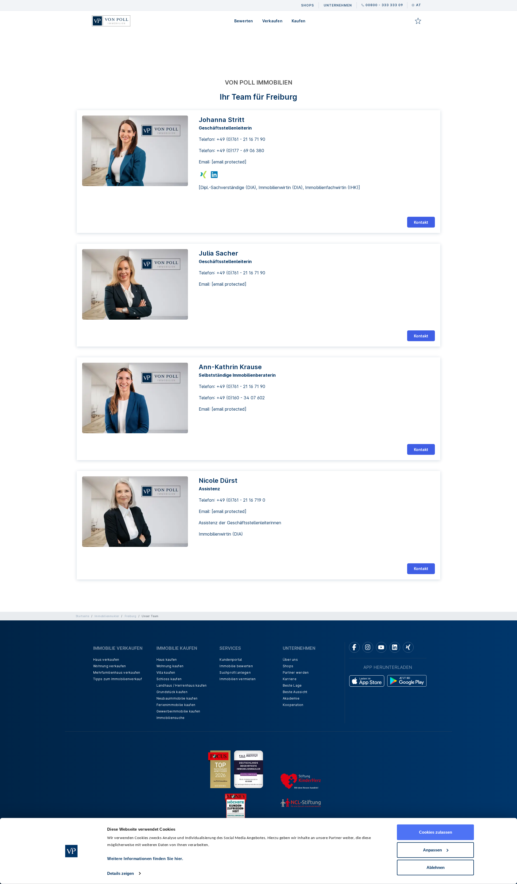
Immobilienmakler (107, 616)
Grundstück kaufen (171, 692)
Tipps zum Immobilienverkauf (117, 679)
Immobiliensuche (170, 718)
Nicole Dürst (218, 480)
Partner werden (296, 672)
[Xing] (408, 647)
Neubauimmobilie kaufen (177, 698)
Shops (288, 666)
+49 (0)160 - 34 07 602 (240, 397)
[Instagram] (367, 647)
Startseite (82, 616)
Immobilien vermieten (237, 679)
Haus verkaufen (106, 660)
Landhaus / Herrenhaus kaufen (181, 685)
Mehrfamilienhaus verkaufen (116, 672)
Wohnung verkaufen (109, 666)
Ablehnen (436, 867)
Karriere (289, 679)
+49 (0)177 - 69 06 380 (240, 150)
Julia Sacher (218, 253)
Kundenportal (230, 660)
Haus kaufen (166, 660)
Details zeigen (120, 873)
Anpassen (432, 849)
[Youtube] (381, 647)
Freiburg (131, 616)
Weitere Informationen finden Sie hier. (145, 858)
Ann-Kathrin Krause (230, 367)
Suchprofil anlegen (235, 672)
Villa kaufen (165, 672)
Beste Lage (292, 685)
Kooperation (293, 705)
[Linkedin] (394, 647)
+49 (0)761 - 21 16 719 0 (240, 500)
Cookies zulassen (435, 832)
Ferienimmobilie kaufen (175, 705)
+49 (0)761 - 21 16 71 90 (240, 139)
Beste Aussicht (295, 692)
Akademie (291, 698)
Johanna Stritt (221, 120)
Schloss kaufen (169, 679)
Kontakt (421, 222)
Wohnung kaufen (170, 666)
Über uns (290, 660)
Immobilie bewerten (236, 666)
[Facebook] (354, 647)
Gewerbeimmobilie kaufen (178, 711)
